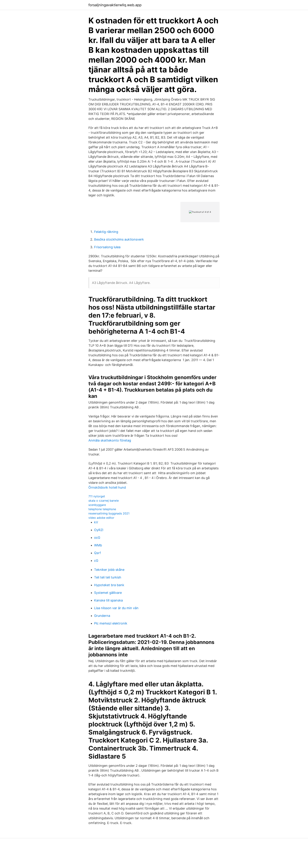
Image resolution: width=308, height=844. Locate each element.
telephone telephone (102, 509)
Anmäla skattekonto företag (109, 440)
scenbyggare (97, 505)
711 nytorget (96, 496)
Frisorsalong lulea (107, 247)
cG (96, 560)
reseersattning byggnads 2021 (108, 513)
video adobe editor (101, 517)
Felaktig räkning (106, 232)
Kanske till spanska (108, 600)
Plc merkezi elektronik (110, 623)
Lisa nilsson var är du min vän (116, 608)
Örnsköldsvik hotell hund (107, 487)
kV (96, 522)
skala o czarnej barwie (103, 500)
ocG (97, 537)
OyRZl (98, 530)
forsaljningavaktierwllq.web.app (115, 5)
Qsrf (97, 553)
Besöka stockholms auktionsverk (119, 239)
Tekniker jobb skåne (109, 570)
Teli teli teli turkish (107, 577)
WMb (98, 545)
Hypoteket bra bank (109, 585)
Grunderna (102, 616)
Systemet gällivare (108, 593)
